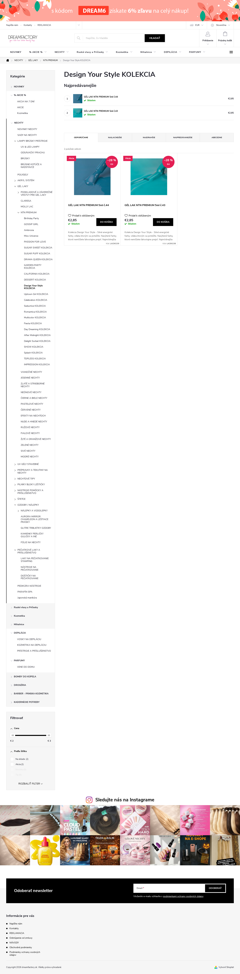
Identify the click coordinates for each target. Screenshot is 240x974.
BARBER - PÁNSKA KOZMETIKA (31, 693)
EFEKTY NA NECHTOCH (33, 415)
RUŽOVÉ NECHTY (30, 427)
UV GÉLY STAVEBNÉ (28, 464)
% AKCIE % (20, 95)
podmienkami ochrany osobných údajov (183, 896)
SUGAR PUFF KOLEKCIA (37, 253)
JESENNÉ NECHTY (30, 377)
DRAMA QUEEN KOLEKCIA (38, 259)
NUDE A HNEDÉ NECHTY (34, 421)
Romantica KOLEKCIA (35, 311)
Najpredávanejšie (182, 137)
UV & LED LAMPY (30, 146)
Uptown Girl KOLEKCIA (36, 294)
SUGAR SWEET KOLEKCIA (38, 247)
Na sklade (22, 759)
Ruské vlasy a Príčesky (26, 607)
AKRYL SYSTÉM (25, 180)
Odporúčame (81, 137)
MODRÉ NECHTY (30, 456)
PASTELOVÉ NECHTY (32, 404)
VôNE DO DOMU (26, 666)
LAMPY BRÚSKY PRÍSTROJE (32, 141)
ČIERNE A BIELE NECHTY (34, 398)
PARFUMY (19, 660)
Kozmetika (22, 113)
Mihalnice (19, 624)
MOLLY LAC (27, 206)
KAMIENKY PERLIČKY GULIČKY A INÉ (32, 535)
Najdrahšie (149, 137)
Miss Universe (31, 235)
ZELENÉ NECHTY (29, 445)
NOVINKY (19, 86)
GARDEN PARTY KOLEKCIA (32, 267)
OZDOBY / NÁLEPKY (28, 504)
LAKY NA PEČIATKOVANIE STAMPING (35, 560)
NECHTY (18, 122)
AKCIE (20, 107)
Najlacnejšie (115, 137)
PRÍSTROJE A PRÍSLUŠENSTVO (34, 650)
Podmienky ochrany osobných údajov (24, 953)
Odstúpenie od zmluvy (20, 937)
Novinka (21, 769)
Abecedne (217, 137)
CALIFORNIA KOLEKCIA (36, 273)
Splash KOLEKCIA (33, 352)
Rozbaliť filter (29, 783)
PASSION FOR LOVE (35, 241)
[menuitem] (15, 52)
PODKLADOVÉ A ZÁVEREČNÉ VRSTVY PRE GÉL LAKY (36, 194)
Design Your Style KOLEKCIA (33, 287)
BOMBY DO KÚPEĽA (25, 676)
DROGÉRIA (20, 685)
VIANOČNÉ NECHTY (31, 372)
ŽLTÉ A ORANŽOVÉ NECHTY (36, 439)
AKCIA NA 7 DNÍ (25, 101)
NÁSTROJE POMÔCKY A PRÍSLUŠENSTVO (30, 492)
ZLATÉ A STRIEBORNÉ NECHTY (33, 385)
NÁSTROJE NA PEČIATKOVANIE (29, 568)
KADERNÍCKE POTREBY (27, 702)
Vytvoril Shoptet (226, 967)
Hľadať (154, 38)
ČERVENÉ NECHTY (30, 409)
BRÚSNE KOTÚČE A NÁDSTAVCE (31, 166)
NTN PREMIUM (29, 212)
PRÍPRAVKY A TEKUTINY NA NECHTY (32, 471)
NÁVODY (14, 942)
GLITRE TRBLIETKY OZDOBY (36, 528)
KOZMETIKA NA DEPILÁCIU (31, 645)
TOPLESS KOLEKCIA (35, 358)
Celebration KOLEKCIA (35, 300)
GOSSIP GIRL (31, 224)
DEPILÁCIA (20, 632)
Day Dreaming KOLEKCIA (37, 329)
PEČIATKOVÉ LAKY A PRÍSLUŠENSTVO (28, 551)
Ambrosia (29, 230)
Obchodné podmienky (20, 947)
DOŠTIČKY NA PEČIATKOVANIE (29, 577)
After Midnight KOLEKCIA (37, 335)
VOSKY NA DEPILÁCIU (29, 639)
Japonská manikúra (27, 597)
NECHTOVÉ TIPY (26, 478)
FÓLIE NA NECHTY (30, 542)
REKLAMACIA (44, 25)
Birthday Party (31, 218)
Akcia (19, 764)
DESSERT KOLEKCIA (35, 279)
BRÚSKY (25, 158)
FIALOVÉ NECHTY (30, 433)
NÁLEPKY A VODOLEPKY (34, 510)
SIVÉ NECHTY (28, 450)
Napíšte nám (12, 25)
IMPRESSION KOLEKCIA (37, 364)
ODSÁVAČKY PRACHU (33, 152)
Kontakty (28, 25)
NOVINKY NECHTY (27, 129)
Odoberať (215, 888)
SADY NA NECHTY (27, 135)
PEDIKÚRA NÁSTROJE (29, 585)
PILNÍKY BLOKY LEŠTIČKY (31, 484)
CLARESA (26, 200)
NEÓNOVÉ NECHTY (31, 392)
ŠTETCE (21, 499)
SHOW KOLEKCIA (33, 346)
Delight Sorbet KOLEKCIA (37, 341)
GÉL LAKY (22, 186)
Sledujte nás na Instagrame (124, 800)
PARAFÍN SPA (24, 591)
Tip (18, 774)
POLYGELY (22, 174)
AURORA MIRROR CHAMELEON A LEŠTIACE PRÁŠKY (34, 519)
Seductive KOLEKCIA (35, 305)
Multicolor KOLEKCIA (35, 317)
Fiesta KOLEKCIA (33, 323)
